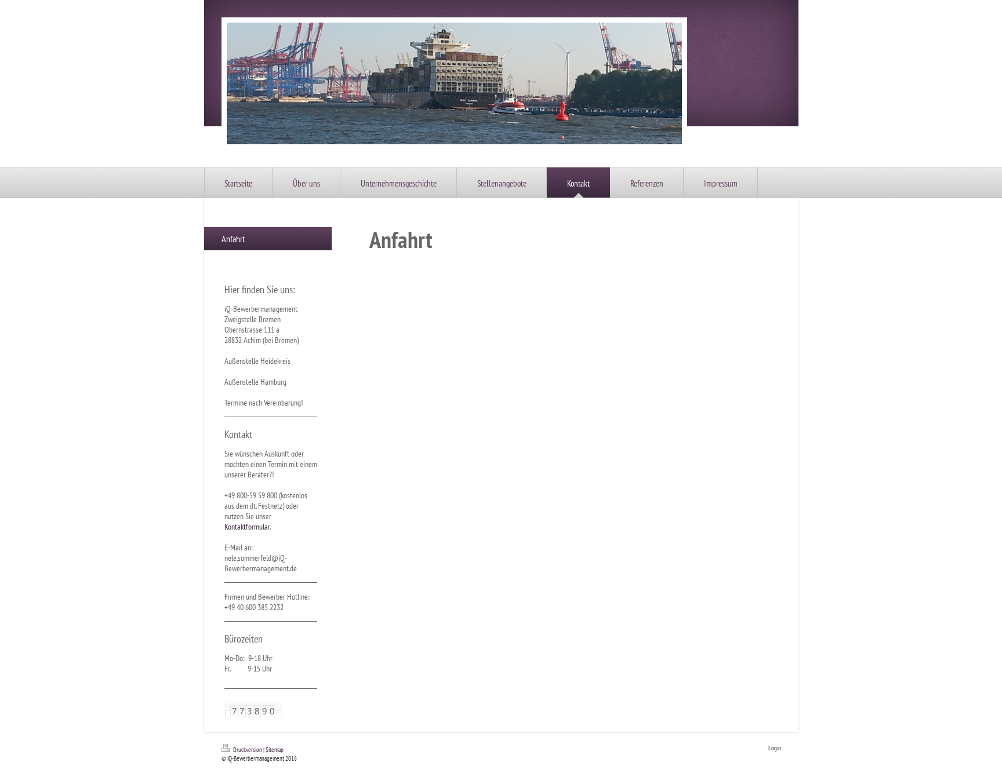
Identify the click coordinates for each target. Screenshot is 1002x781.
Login (774, 748)
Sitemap (275, 750)
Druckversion (247, 750)
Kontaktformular (247, 526)
